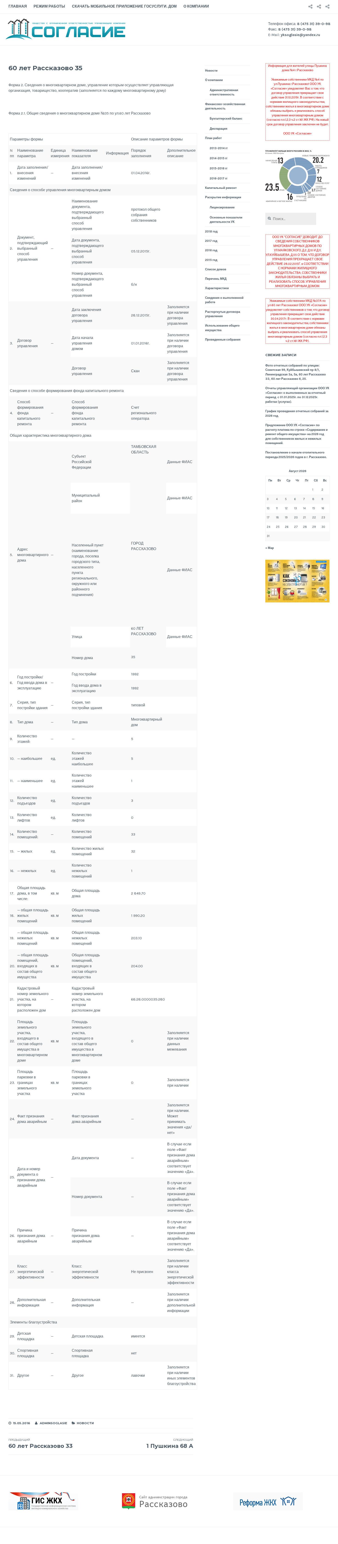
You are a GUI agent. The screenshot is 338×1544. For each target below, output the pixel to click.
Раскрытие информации (223, 197)
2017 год (211, 241)
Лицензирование (222, 207)
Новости (85, 1423)
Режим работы (49, 6)
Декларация (218, 128)
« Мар (269, 548)
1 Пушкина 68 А (169, 1443)
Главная (18, 6)
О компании (196, 6)
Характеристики (217, 288)
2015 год (211, 260)
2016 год (211, 250)
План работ (213, 138)
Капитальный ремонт (221, 188)
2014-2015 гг (218, 158)
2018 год (211, 231)
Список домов (215, 269)
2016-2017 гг (218, 178)
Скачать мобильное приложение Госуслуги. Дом (124, 6)
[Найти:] (290, 219)
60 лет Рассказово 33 (41, 1443)
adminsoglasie (53, 1423)
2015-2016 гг (218, 168)
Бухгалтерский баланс (226, 118)
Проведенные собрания (223, 339)
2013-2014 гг (219, 148)
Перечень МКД (215, 278)
